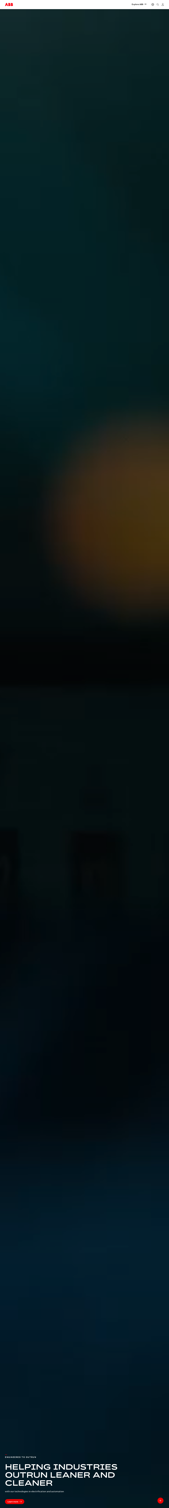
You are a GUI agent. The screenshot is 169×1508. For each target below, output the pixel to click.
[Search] (157, 4)
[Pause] (160, 1501)
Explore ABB (137, 4)
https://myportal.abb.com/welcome (162, 4)
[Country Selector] (152, 4)
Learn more (13, 1501)
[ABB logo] (9, 4)
